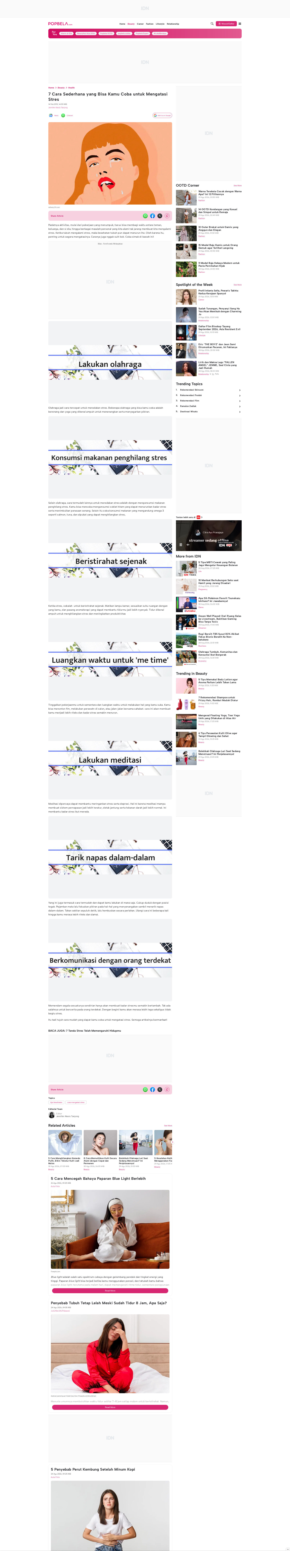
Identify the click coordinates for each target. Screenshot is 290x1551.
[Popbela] (60, 23)
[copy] (167, 215)
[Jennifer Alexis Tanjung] (51, 1115)
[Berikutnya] (172, 1305)
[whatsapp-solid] (145, 215)
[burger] (240, 23)
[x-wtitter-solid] (159, 215)
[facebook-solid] (152, 215)
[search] (212, 23)
